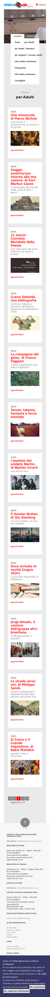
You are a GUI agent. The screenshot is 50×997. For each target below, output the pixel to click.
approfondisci (17, 150)
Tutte (17, 42)
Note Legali (11, 932)
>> (27, 798)
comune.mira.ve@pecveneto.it (19, 918)
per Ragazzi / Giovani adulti (28, 55)
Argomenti (31, 36)
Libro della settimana (25, 61)
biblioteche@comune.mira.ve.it (29, 841)
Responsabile (12, 937)
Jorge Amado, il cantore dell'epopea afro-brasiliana (24, 627)
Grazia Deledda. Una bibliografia (23, 298)
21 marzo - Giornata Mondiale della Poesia (22, 240)
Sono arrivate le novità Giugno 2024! (24, 569)
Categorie (17, 36)
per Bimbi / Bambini (24, 48)
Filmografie (20, 67)
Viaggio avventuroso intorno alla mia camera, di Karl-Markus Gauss (24, 177)
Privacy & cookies (14, 930)
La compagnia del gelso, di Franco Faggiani (25, 357)
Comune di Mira (13, 946)
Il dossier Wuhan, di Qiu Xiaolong (25, 515)
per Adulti (29, 42)
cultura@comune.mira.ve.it (27, 888)
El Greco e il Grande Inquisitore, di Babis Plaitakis (22, 744)
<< (10, 798)
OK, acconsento (37, 987)
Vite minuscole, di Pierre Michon (24, 116)
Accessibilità (11, 928)
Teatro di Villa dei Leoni (16, 949)
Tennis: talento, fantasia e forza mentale (24, 413)
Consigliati (20, 80)
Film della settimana (25, 74)
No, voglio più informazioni (16, 991)
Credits (9, 935)
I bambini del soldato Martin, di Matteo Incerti (24, 463)
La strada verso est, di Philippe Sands (23, 684)
